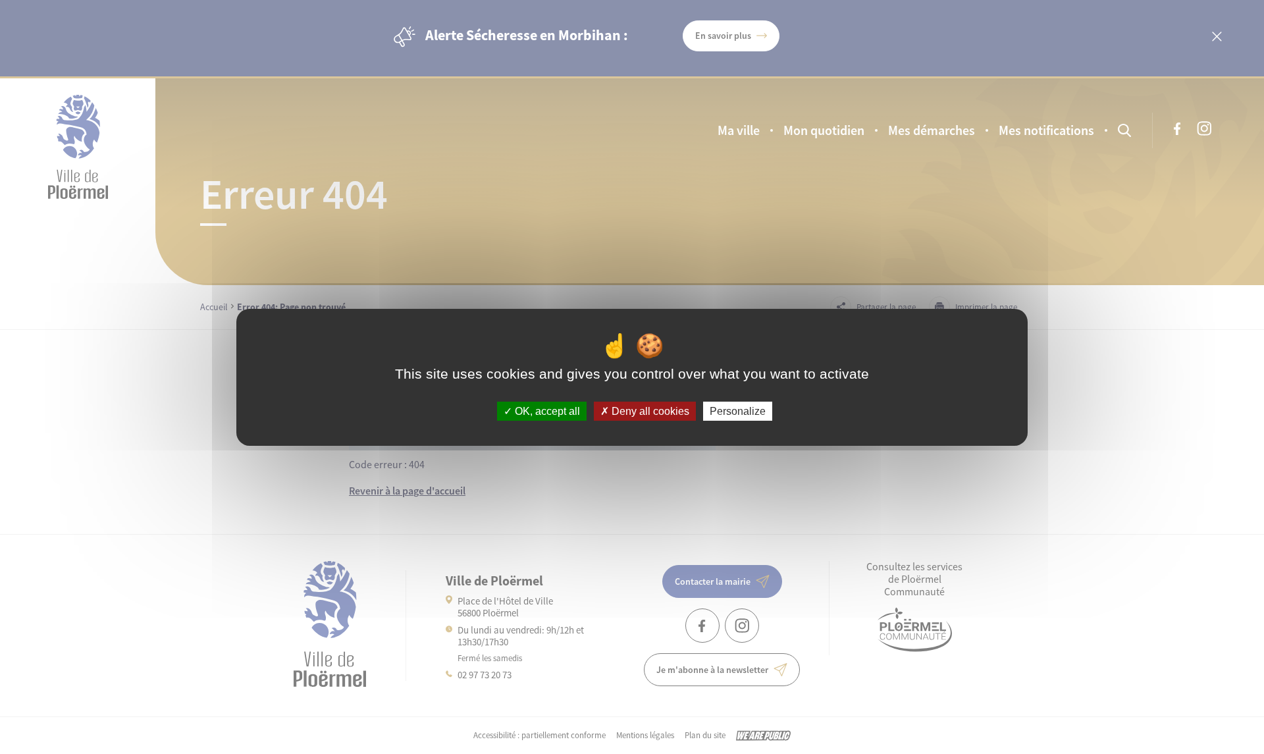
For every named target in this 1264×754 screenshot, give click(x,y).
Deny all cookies (649, 410)
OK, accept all (546, 410)
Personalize (738, 410)
